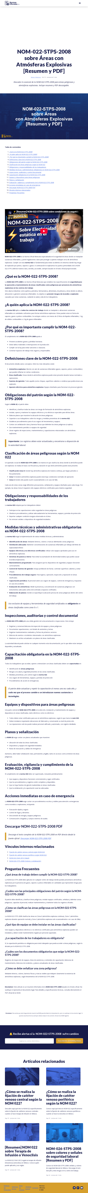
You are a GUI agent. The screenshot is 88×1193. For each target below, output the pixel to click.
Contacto (35, 1188)
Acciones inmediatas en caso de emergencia (24, 185)
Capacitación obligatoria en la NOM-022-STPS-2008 (27, 175)
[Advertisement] (44, 32)
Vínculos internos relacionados (19, 190)
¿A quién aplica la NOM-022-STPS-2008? (23, 154)
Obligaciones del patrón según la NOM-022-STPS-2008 (28, 162)
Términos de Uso (15, 1188)
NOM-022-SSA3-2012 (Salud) (19, 858)
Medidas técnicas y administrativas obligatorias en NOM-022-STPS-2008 (34, 170)
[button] (80, 3)
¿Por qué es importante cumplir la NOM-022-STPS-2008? (29, 157)
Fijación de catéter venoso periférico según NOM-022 (28, 855)
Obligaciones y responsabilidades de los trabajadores (27, 167)
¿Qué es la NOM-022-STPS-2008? (21, 152)
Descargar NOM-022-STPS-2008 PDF (22, 188)
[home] (12, 2)
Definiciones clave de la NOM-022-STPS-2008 (25, 160)
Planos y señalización (16, 180)
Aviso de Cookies (21, 1188)
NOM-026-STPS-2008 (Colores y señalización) (25, 861)
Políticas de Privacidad (7, 1188)
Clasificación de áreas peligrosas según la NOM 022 (27, 165)
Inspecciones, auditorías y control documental (25, 172)
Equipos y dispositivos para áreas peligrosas (24, 177)
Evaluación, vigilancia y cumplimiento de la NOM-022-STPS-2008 (31, 182)
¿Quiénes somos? (28, 1188)
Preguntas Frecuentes (16, 193)
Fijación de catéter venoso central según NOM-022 (27, 852)
